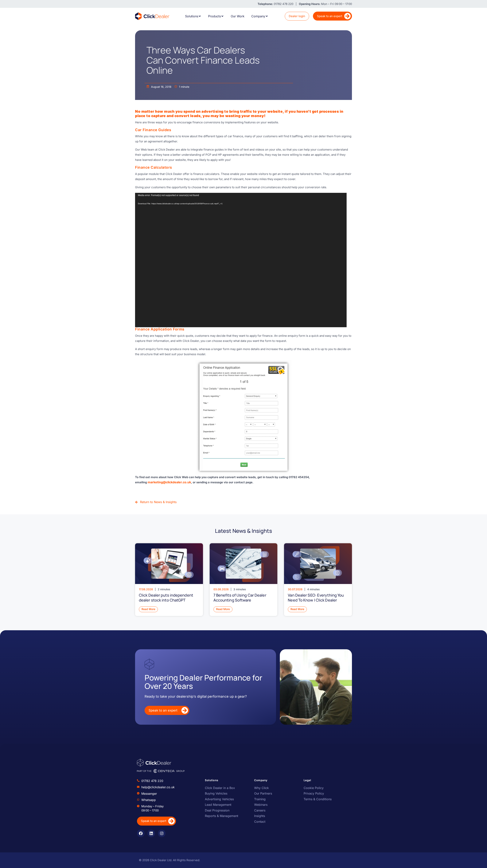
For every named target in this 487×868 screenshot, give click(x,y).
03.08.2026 (221, 589)
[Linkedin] (151, 833)
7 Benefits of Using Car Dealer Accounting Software (239, 598)
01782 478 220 (152, 781)
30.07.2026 (295, 589)
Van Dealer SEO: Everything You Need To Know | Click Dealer (316, 598)
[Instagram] (162, 833)
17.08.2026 (146, 589)
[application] (241, 260)
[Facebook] (141, 833)
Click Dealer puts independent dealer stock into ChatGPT (166, 598)
